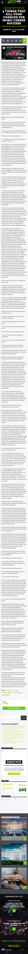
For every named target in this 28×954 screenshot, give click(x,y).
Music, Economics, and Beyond (14, 924)
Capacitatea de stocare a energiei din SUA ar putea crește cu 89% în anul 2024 (14, 829)
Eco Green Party (8, 789)
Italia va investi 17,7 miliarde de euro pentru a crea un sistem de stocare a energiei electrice (14, 853)
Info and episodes (14, 773)
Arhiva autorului (14, 708)
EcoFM (14, 29)
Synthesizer (5, 695)
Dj (13, 690)
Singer (20, 692)
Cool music (8, 690)
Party (15, 692)
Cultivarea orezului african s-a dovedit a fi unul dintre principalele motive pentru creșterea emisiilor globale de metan (14, 728)
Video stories (20, 9)
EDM (16, 690)
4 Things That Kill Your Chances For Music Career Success (14, 905)
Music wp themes (7, 692)
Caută (2, 714)
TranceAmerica (7, 784)
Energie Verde (7, 9)
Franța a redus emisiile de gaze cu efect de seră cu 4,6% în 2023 (14, 877)
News (14, 9)
